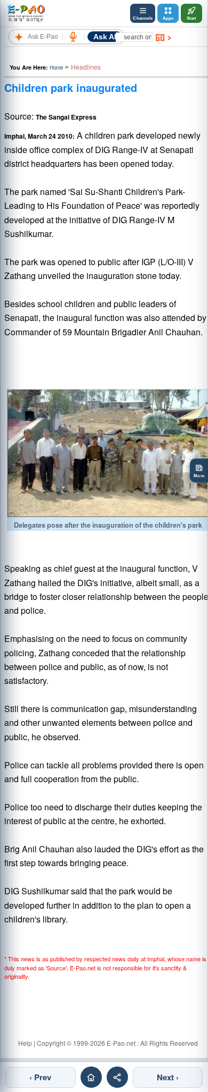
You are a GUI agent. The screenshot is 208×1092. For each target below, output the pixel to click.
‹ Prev (40, 1077)
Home (56, 67)
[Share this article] (117, 1077)
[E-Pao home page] (91, 1077)
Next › (168, 1077)
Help (25, 1042)
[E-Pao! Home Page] (26, 13)
